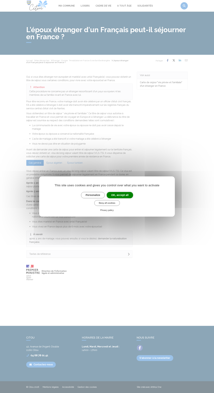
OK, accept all (120, 195)
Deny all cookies (107, 203)
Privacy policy (107, 210)
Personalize (93, 195)
